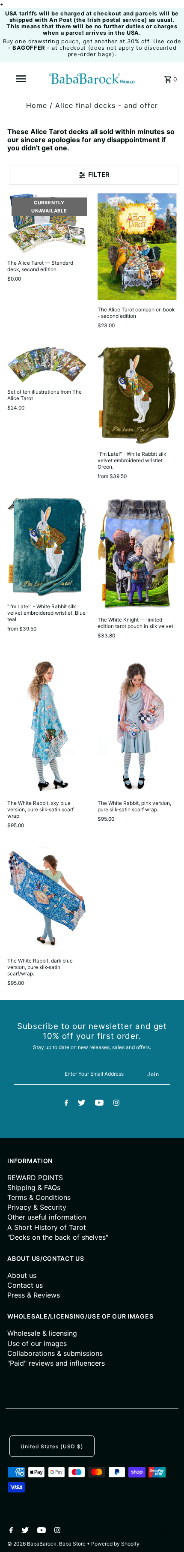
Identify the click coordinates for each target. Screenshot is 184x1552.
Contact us (25, 1285)
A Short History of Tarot (46, 1227)
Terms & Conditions (39, 1197)
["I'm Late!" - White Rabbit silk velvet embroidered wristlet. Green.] (137, 396)
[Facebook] (66, 1104)
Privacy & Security (36, 1207)
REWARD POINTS (35, 1177)
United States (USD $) (52, 1446)
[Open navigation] (22, 79)
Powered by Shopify (115, 1543)
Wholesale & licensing (42, 1333)
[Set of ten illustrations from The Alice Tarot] (46, 365)
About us (21, 1275)
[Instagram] (116, 1104)
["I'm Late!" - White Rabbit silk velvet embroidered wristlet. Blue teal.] (46, 547)
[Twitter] (81, 1104)
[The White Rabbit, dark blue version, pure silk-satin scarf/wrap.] (46, 898)
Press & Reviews (33, 1295)
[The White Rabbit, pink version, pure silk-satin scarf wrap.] (137, 725)
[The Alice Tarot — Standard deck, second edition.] (46, 223)
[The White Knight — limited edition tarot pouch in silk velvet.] (137, 553)
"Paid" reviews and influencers (56, 1363)
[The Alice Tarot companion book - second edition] (137, 246)
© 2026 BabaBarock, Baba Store (47, 1543)
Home (36, 105)
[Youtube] (99, 1104)
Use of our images (37, 1343)
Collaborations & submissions (55, 1353)
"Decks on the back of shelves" (57, 1237)
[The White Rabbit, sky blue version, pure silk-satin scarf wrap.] (46, 725)
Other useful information (46, 1217)
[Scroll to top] (166, 1534)
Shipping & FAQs (33, 1187)
